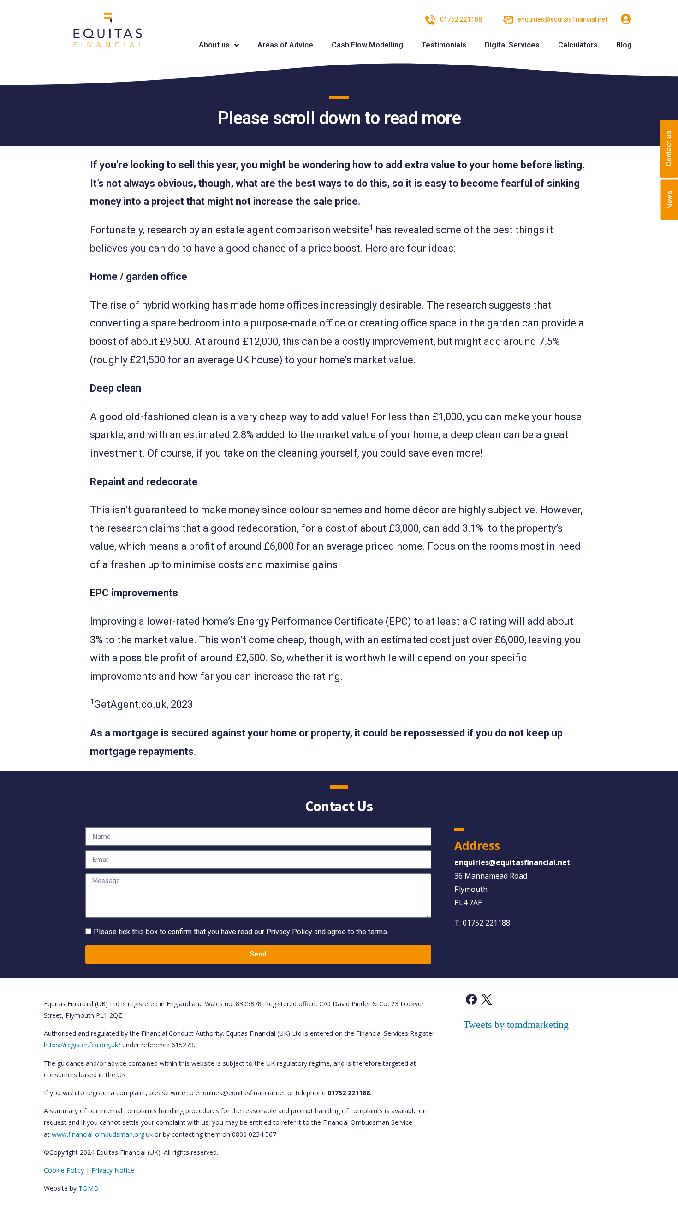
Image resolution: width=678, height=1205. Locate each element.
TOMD (88, 1188)
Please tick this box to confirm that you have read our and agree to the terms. (241, 931)
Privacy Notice (112, 1170)
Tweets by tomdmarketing (516, 1024)
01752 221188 (486, 923)
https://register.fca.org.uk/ (82, 1044)
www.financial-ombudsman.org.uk (102, 1134)
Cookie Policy (64, 1170)
